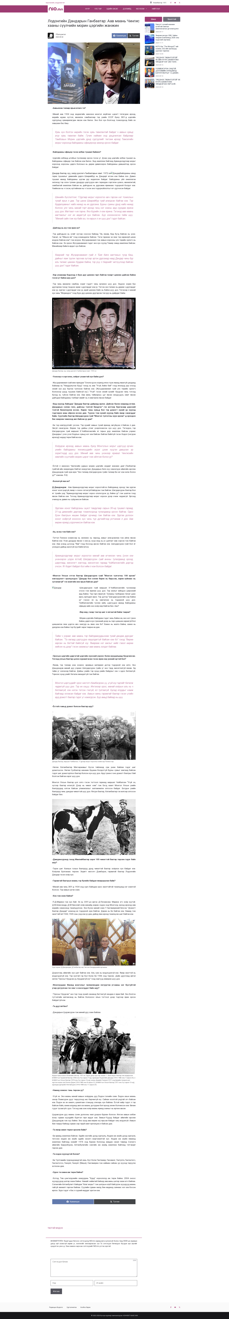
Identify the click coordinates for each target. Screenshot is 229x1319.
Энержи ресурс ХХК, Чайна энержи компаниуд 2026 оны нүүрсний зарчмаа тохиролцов (167, 38)
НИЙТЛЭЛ (156, 9)
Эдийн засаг (112, 9)
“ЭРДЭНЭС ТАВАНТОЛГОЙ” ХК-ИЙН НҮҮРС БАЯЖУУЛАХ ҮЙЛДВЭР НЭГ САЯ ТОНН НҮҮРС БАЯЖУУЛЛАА (167, 60)
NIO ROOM (140, 9)
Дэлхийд (127, 9)
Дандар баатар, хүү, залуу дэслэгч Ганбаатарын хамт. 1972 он (81, 173)
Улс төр (98, 9)
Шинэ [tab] (153, 19)
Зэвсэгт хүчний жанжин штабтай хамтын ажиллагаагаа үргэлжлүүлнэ (167, 26)
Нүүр (87, 9)
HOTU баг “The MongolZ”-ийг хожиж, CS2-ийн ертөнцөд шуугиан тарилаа (167, 49)
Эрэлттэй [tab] (171, 19)
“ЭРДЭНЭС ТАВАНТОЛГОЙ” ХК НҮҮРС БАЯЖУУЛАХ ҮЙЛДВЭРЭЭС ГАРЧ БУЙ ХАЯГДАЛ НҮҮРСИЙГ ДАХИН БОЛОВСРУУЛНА (168, 82)
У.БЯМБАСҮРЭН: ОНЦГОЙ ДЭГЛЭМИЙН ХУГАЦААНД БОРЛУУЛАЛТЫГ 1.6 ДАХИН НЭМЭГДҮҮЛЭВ (167, 71)
